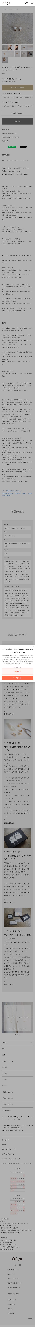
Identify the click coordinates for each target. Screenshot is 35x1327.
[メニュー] (31, 3)
